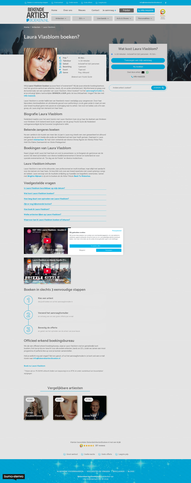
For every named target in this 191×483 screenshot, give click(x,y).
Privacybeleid (116, 231)
